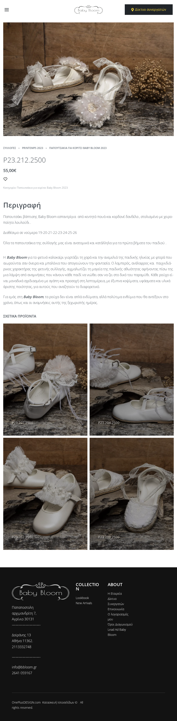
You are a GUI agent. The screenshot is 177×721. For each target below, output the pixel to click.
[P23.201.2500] (45, 380)
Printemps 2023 (32, 148)
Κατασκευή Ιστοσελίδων (58, 702)
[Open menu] (6, 9)
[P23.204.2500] (132, 380)
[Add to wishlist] (5, 179)
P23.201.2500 (22, 423)
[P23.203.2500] (132, 494)
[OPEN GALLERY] (88, 79)
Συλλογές (9, 148)
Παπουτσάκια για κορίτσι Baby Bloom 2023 (78, 148)
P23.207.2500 (22, 537)
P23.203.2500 (108, 537)
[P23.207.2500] (45, 494)
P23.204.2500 (108, 423)
